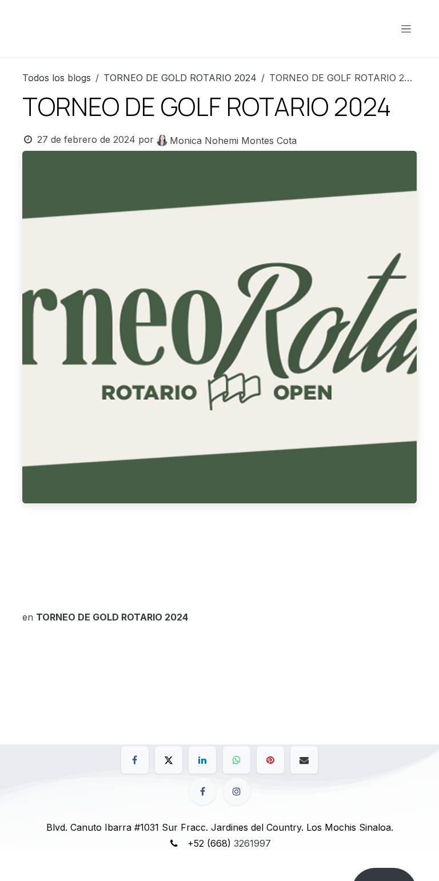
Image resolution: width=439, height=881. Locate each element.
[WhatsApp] (236, 760)
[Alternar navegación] (406, 29)
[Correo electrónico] (304, 760)
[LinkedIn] (202, 760)
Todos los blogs (56, 77)
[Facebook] (135, 760)
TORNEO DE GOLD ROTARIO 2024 (180, 77)
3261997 (252, 843)
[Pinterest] (270, 760)
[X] (168, 760)
